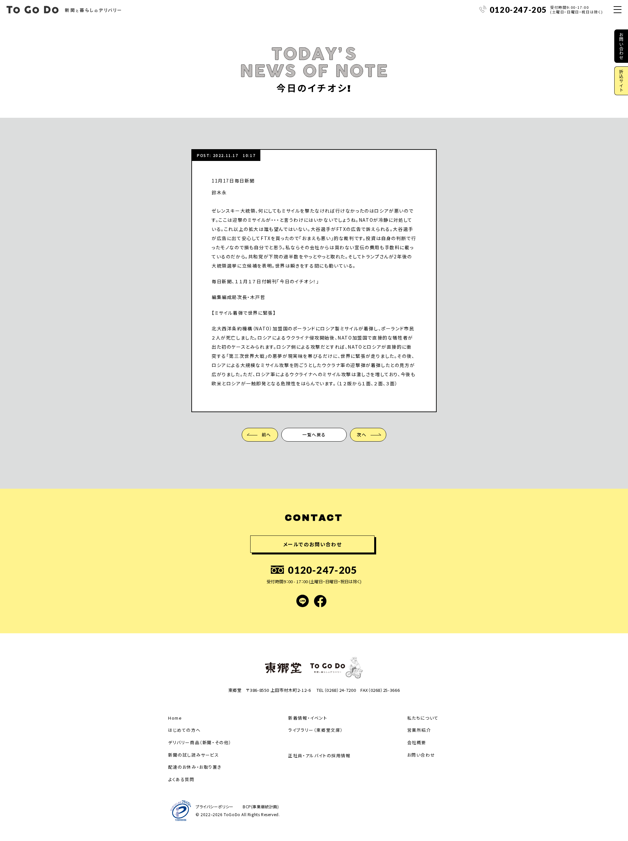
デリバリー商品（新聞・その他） (200, 742)
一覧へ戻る (314, 434)
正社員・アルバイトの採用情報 (319, 755)
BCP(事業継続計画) (261, 806)
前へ (266, 434)
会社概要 (416, 742)
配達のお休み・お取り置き (194, 767)
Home (175, 718)
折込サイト (621, 80)
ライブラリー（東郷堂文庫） (315, 730)
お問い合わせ (621, 46)
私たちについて (423, 718)
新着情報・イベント (307, 718)
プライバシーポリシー (215, 806)
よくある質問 (181, 779)
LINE (302, 601)
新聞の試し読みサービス (193, 755)
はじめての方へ (184, 730)
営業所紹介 (419, 730)
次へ (361, 434)
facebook (320, 601)
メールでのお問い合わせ (312, 544)
